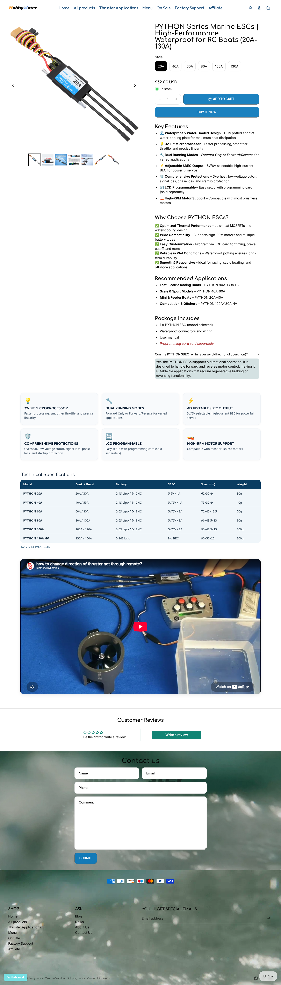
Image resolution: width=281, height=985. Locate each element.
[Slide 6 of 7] (100, 159)
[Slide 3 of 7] (61, 159)
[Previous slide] (11, 86)
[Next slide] (136, 86)
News (79, 922)
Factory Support (20, 943)
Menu (12, 932)
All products (17, 922)
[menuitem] (64, 7)
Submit (85, 858)
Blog (78, 916)
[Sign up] (269, 918)
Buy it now (206, 112)
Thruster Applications (24, 927)
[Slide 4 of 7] (74, 159)
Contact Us (83, 932)
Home (12, 916)
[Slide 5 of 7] (87, 159)
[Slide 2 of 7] (47, 159)
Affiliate (14, 949)
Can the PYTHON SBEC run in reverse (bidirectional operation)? (201, 354)
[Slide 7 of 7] (113, 159)
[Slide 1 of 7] (34, 159)
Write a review (176, 735)
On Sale (14, 938)
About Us (82, 927)
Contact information (98, 978)
